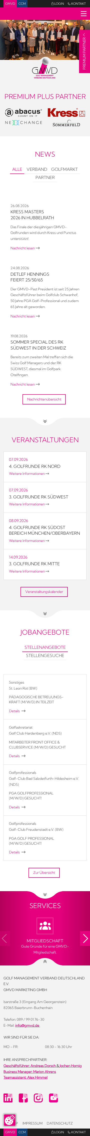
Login (58, 3)
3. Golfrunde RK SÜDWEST (38, 496)
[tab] (17, 170)
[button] (85, 938)
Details (17, 711)
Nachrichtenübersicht (44, 399)
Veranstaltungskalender (44, 591)
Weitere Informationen (29, 473)
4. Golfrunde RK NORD (34, 466)
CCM (22, 3)
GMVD (10, 3)
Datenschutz (60, 1123)
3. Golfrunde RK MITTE (34, 563)
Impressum (32, 1123)
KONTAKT (77, 3)
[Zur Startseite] (45, 68)
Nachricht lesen (25, 248)
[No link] (45, 40)
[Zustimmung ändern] (10, 1120)
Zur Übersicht (44, 872)
